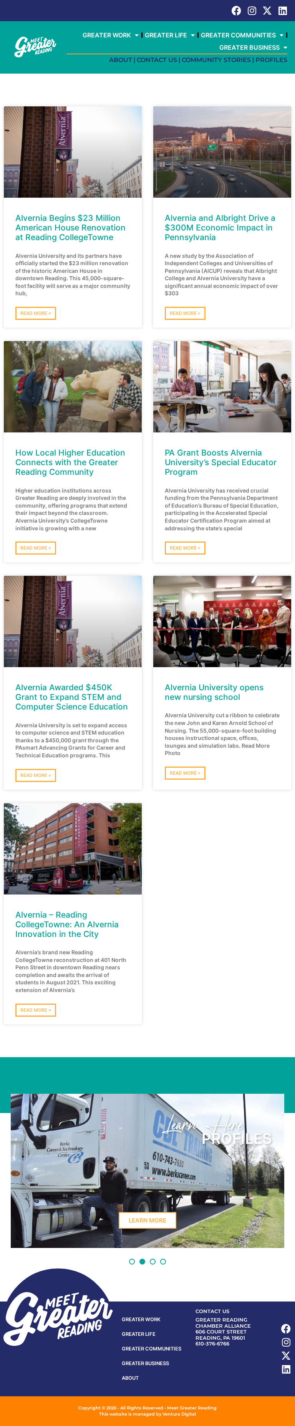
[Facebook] (236, 10)
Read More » (35, 313)
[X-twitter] (267, 10)
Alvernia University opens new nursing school (214, 692)
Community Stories (216, 60)
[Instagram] (252, 10)
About (120, 60)
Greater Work (107, 35)
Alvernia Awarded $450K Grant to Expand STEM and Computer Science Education (71, 697)
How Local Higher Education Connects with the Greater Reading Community (70, 462)
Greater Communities (238, 35)
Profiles (271, 60)
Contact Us (157, 60)
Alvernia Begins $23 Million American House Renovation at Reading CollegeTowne (70, 227)
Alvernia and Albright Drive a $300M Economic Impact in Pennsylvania (220, 227)
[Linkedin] (282, 10)
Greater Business (249, 47)
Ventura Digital (179, 1414)
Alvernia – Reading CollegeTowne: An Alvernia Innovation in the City (67, 924)
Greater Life (166, 35)
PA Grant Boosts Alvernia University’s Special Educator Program (221, 462)
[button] (132, 1262)
